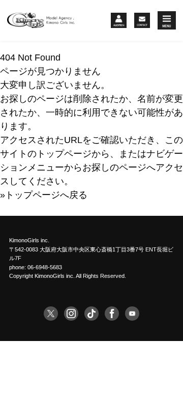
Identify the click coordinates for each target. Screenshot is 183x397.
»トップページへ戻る (43, 195)
